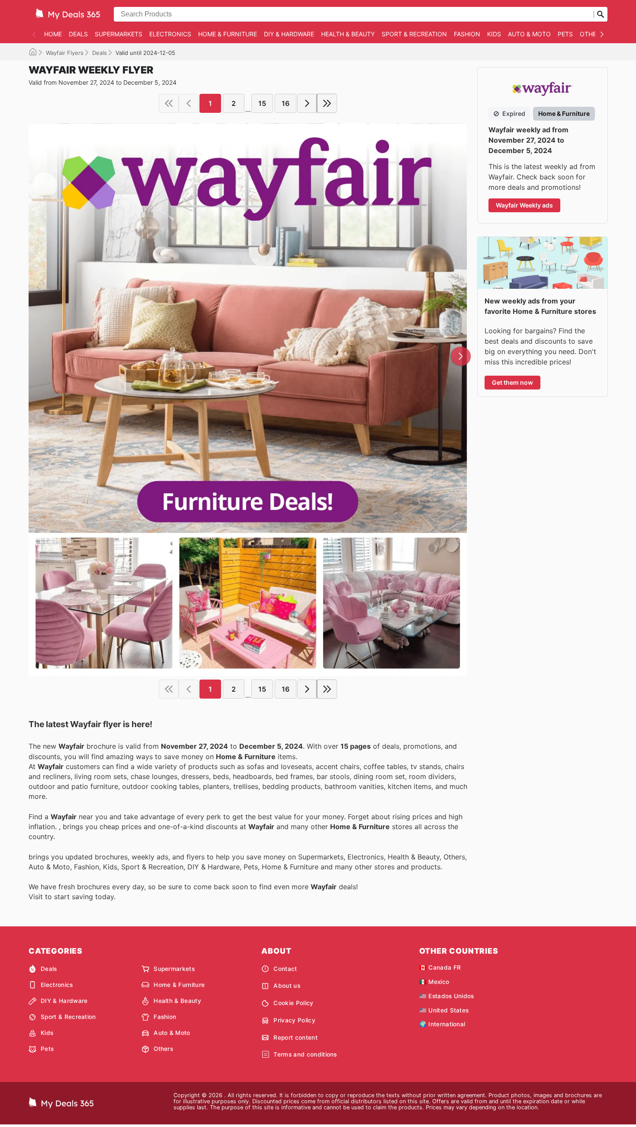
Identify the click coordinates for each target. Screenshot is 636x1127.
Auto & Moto (529, 34)
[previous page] (189, 103)
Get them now (512, 382)
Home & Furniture (227, 34)
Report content (295, 1037)
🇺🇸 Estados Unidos (446, 996)
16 (285, 103)
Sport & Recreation (414, 34)
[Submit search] (600, 14)
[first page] (169, 103)
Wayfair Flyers (65, 52)
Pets (565, 34)
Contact (285, 968)
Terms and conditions (305, 1054)
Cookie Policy (293, 1002)
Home (53, 34)
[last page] (327, 103)
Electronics (170, 34)
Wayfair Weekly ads (524, 205)
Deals (78, 34)
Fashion (467, 34)
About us (286, 985)
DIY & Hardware (289, 34)
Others (592, 34)
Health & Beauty (348, 34)
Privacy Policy (294, 1020)
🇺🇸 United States (444, 1010)
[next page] (307, 103)
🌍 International (442, 1024)
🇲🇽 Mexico (434, 981)
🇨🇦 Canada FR (440, 967)
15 (262, 103)
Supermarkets (118, 34)
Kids (494, 34)
